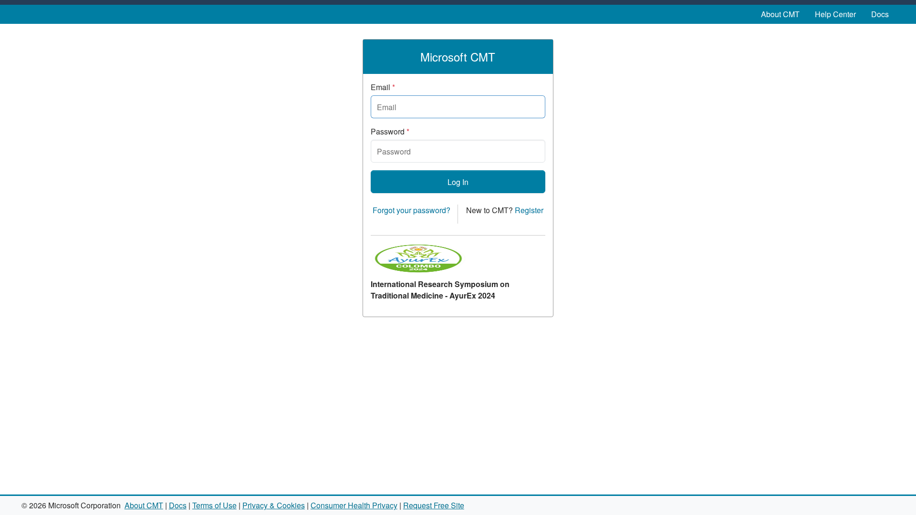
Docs (880, 14)
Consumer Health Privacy (354, 505)
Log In (458, 181)
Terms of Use (214, 505)
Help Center (835, 14)
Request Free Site (433, 505)
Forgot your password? (411, 210)
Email (383, 87)
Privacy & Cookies (273, 505)
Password (390, 131)
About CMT (780, 14)
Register (529, 210)
